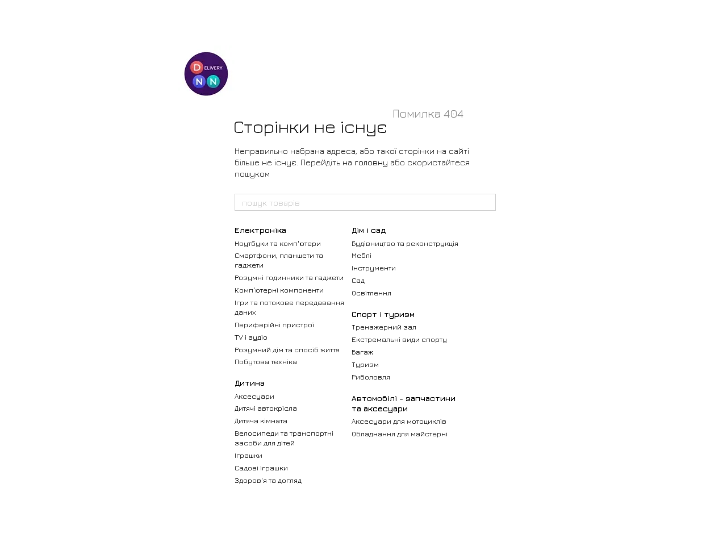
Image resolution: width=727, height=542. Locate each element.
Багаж (362, 351)
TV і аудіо (251, 336)
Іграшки (248, 455)
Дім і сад (369, 230)
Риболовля (371, 376)
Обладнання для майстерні (400, 433)
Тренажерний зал (384, 326)
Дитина (250, 382)
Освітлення (371, 292)
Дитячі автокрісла (266, 407)
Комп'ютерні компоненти (279, 289)
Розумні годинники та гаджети (289, 277)
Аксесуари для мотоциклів (399, 421)
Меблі (361, 255)
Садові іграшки (261, 467)
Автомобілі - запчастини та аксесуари (404, 403)
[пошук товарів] (487, 202)
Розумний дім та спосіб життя (287, 349)
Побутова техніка (266, 361)
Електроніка (260, 230)
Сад (358, 280)
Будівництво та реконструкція (405, 243)
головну (371, 162)
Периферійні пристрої (274, 324)
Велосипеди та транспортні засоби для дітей (284, 437)
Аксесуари (254, 396)
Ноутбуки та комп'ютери (278, 243)
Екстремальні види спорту (399, 339)
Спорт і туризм (383, 314)
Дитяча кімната (261, 420)
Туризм (365, 364)
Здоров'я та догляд (268, 480)
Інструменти (374, 267)
